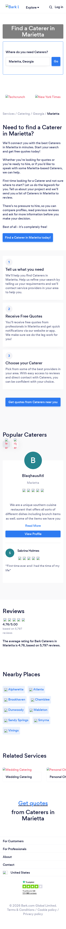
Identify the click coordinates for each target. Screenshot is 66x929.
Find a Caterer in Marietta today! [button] (28, 237)
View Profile (33, 534)
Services (9, 114)
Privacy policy (33, 914)
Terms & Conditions (20, 910)
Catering (24, 114)
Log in (59, 7)
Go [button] (56, 61)
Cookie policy (47, 910)
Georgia (38, 114)
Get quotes (33, 803)
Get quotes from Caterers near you (33, 402)
